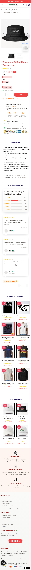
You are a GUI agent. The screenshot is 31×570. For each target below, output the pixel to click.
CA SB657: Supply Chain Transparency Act (12, 508)
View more (15, 393)
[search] (24, 5)
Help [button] (28, 568)
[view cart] (29, 5)
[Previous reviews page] (19, 285)
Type (4, 74)
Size (4, 84)
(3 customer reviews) (15, 68)
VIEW (8, 312)
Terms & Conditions (7, 501)
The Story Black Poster (23, 316)
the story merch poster (8, 316)
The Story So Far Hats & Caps (9, 12)
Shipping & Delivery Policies (9, 515)
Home (3, 10)
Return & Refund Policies (8, 519)
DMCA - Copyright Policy (8, 505)
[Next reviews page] (27, 285)
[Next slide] (27, 33)
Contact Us (4, 522)
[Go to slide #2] (19, 56)
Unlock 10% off (3, 563)
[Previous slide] (3, 33)
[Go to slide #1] (11, 56)
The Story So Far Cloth (12, 10)
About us (4, 499)
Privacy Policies (6, 503)
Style (4, 79)
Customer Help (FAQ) (7, 524)
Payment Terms (6, 517)
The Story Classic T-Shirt (23, 337)
